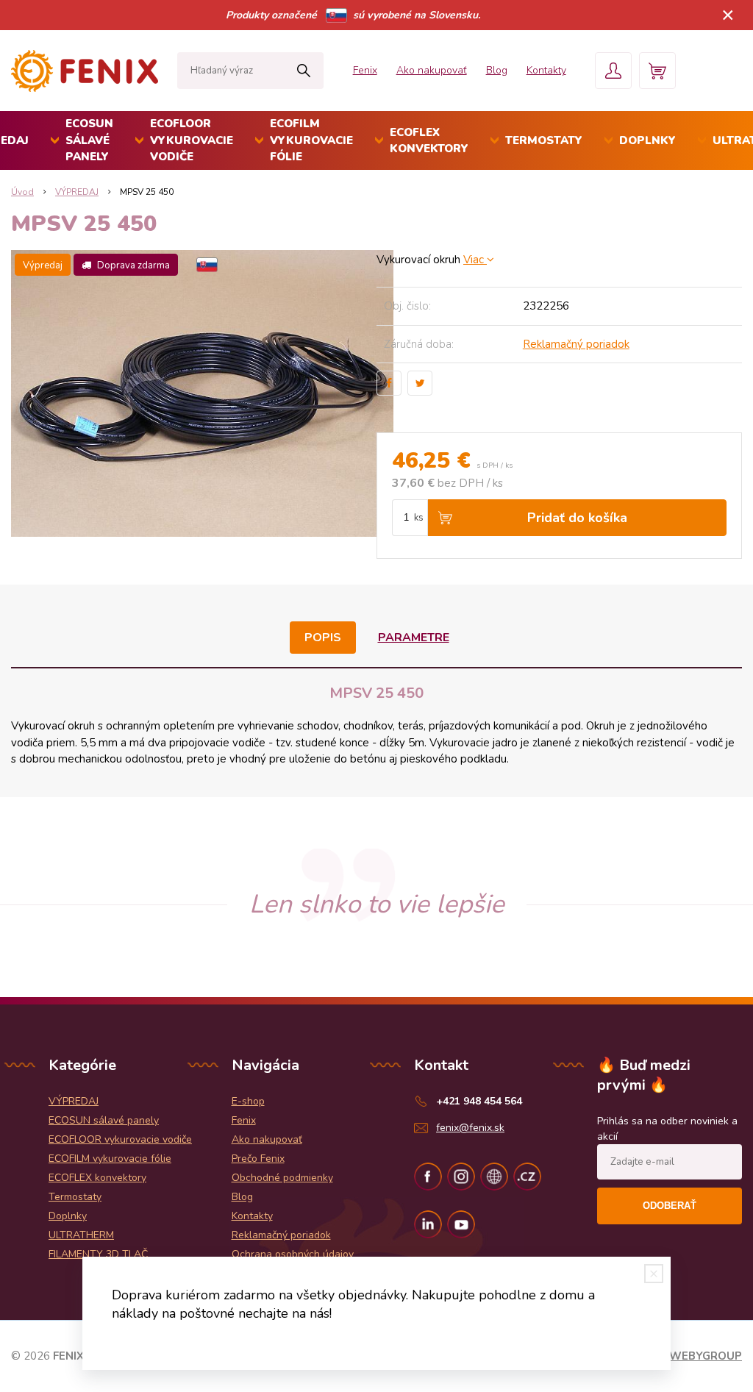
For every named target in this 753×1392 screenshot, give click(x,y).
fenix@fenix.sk (470, 1128)
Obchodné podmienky (282, 1178)
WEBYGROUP (705, 1356)
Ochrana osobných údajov (293, 1254)
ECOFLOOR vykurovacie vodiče (191, 140)
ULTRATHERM (81, 1235)
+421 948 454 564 (479, 1101)
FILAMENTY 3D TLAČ (98, 1254)
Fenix (365, 70)
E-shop (248, 1101)
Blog (496, 70)
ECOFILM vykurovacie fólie (311, 140)
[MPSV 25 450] (193, 393)
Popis (322, 637)
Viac (475, 259)
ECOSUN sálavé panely (89, 140)
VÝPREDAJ (77, 192)
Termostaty (543, 140)
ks (419, 517)
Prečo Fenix (258, 1159)
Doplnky (647, 140)
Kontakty (546, 70)
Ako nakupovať (431, 70)
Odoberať (669, 1205)
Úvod (22, 192)
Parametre (413, 637)
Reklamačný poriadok (576, 344)
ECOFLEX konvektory (429, 141)
